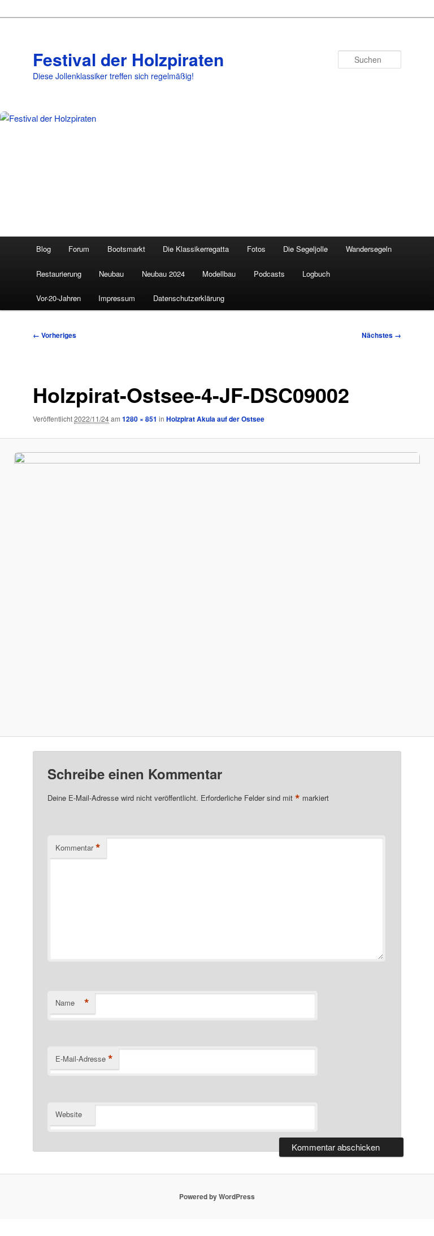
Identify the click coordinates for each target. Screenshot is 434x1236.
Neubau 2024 (163, 273)
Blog (43, 248)
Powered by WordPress (217, 1196)
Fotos (256, 248)
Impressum (116, 298)
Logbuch (316, 273)
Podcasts (269, 273)
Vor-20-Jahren (58, 298)
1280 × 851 (139, 419)
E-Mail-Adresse (84, 1059)
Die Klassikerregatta (196, 248)
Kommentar (78, 848)
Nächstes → (381, 335)
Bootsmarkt (126, 248)
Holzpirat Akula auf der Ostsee (215, 419)
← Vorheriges (54, 335)
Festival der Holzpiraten (128, 59)
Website (68, 1114)
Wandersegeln (369, 248)
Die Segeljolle (305, 248)
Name (72, 1003)
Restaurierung (58, 273)
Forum (78, 248)
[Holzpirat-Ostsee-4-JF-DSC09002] (217, 587)
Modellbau (219, 273)
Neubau (111, 273)
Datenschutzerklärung (188, 298)
